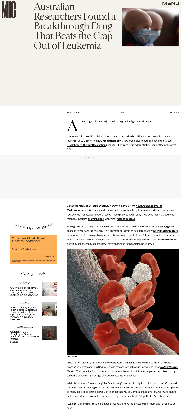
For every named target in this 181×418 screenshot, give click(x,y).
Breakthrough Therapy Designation (86, 145)
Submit (50, 256)
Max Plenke (75, 113)
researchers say (112, 140)
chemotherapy (96, 219)
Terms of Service (47, 260)
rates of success (126, 219)
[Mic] (9, 9)
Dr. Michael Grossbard (165, 231)
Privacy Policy (16, 261)
